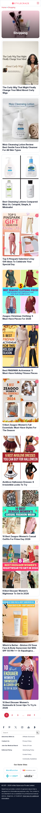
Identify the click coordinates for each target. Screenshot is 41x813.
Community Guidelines (30, 759)
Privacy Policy (27, 741)
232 (29, 715)
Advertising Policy (28, 750)
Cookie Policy (27, 754)
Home (4, 7)
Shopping (11, 7)
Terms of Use (27, 745)
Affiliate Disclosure (29, 736)
